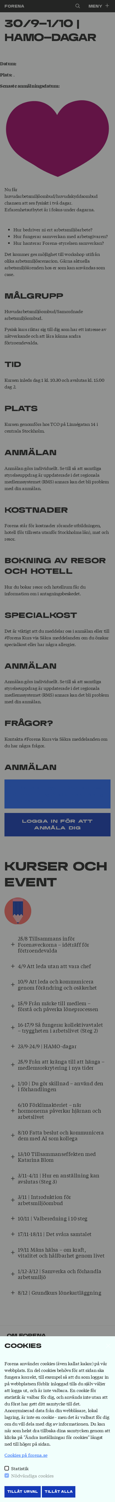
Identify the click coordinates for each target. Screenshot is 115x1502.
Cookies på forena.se (25, 1454)
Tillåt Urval (22, 1492)
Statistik (19, 1468)
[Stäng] (108, 1345)
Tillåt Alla (59, 1492)
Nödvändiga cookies (32, 1475)
